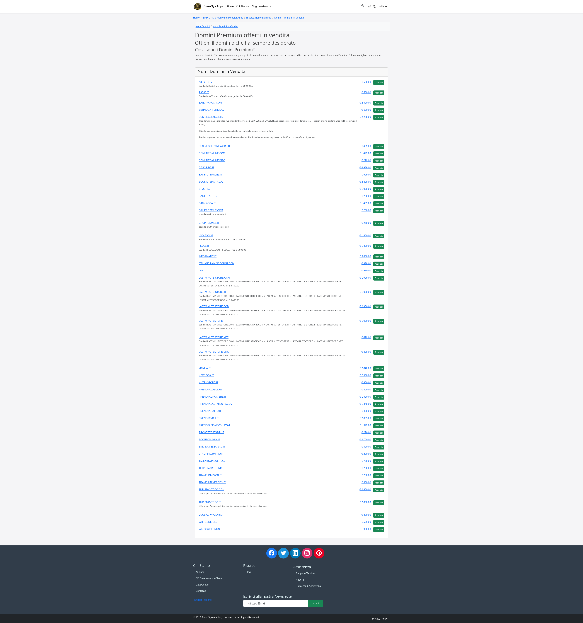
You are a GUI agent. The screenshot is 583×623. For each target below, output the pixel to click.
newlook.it (206, 375)
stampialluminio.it (211, 454)
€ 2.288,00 (365, 117)
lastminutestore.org (214, 352)
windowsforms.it (211, 529)
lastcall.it (206, 270)
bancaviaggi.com (210, 102)
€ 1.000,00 (365, 292)
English (198, 600)
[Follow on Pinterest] (319, 553)
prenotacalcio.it (210, 389)
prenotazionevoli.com (214, 425)
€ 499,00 (366, 146)
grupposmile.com (211, 210)
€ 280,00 (366, 475)
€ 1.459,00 (365, 203)
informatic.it (207, 256)
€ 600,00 (366, 110)
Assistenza (265, 6)
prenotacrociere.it (212, 396)
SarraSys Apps (213, 6)
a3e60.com (205, 82)
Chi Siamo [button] (241, 6)
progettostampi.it (211, 432)
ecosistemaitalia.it (212, 181)
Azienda (200, 572)
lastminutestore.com (214, 306)
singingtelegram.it (212, 446)
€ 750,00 (366, 461)
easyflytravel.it (210, 174)
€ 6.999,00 (365, 167)
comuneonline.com (212, 153)
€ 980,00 (366, 270)
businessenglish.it (212, 117)
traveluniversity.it (212, 482)
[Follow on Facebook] (271, 553)
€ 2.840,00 (365, 368)
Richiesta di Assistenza (308, 586)
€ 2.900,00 (365, 306)
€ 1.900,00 (365, 529)
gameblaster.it (209, 196)
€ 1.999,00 (365, 189)
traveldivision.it (210, 475)
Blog (254, 6)
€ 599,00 (366, 522)
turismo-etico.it (210, 502)
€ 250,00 (366, 196)
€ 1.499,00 (365, 153)
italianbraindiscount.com (216, 263)
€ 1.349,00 (365, 404)
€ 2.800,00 (365, 102)
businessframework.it (214, 146)
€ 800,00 (366, 389)
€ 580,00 (366, 82)
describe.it (206, 167)
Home (230, 6)
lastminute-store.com (214, 277)
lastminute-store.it (212, 292)
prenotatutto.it (210, 411)
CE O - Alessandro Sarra (209, 578)
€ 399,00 (366, 263)
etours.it (205, 189)
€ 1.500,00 (365, 396)
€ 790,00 (366, 468)
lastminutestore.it (212, 321)
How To (300, 580)
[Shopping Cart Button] (362, 6)
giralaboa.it (207, 203)
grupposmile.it (209, 223)
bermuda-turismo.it (212, 110)
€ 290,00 (366, 432)
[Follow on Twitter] (283, 553)
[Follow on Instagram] (307, 553)
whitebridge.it (209, 522)
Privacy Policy (379, 618)
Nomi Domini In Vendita (225, 26)
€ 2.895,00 (365, 418)
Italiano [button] (383, 6)
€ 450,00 (366, 411)
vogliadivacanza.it (212, 515)
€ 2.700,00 (365, 439)
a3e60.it (204, 92)
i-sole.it (204, 246)
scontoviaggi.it (209, 439)
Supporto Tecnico (305, 573)
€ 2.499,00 (365, 181)
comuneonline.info (212, 160)
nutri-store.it (208, 382)
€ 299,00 (366, 160)
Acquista (379, 82)
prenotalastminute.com (215, 404)
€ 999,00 (366, 174)
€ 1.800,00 (365, 235)
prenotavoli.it (209, 418)
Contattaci (201, 591)
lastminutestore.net (213, 337)
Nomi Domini (203, 26)
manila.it (205, 368)
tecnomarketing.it (212, 468)
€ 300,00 (366, 382)
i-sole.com (206, 235)
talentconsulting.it (213, 461)
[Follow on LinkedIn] (295, 553)
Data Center (202, 584)
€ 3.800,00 (365, 256)
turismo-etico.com (211, 489)
